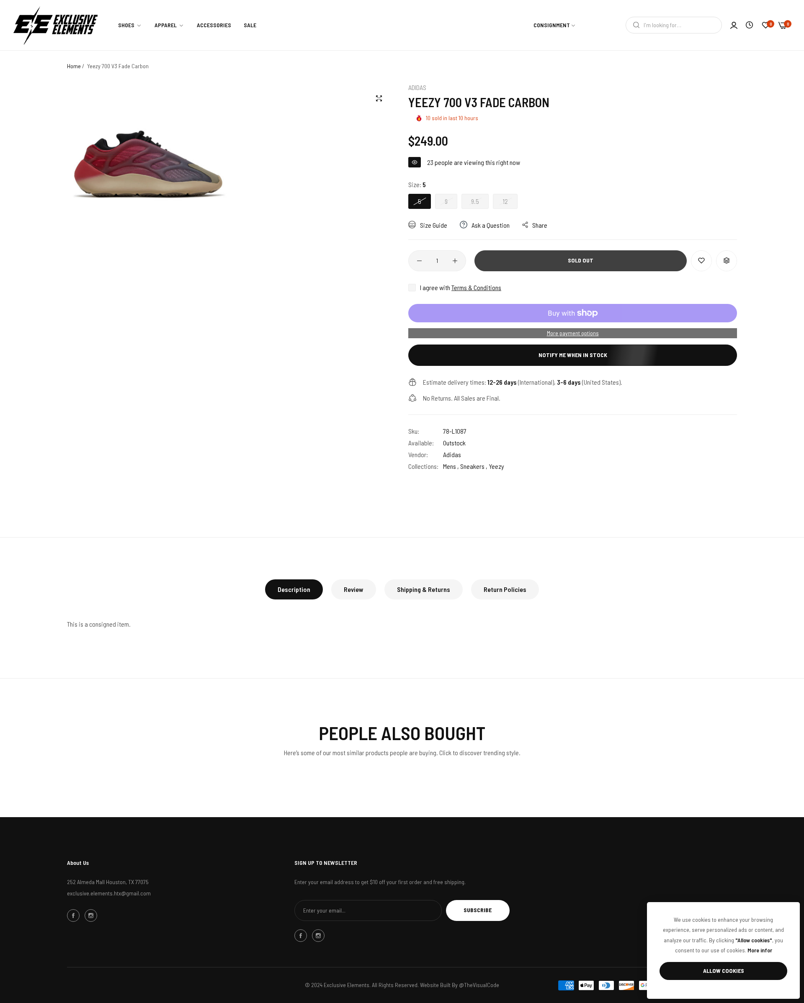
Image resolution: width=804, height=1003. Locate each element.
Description (294, 589)
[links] (74, 915)
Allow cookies (723, 970)
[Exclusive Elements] (55, 25)
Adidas (417, 87)
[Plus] (455, 260)
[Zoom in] (378, 98)
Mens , (451, 466)
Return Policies (505, 589)
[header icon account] (733, 25)
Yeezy (496, 466)
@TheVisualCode (479, 984)
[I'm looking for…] (634, 25)
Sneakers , (473, 466)
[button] (701, 260)
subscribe (478, 909)
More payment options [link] (573, 333)
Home (74, 65)
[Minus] (419, 260)
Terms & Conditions (476, 287)
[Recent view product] (749, 25)
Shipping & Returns (423, 589)
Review (353, 589)
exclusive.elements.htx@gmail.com (109, 893)
